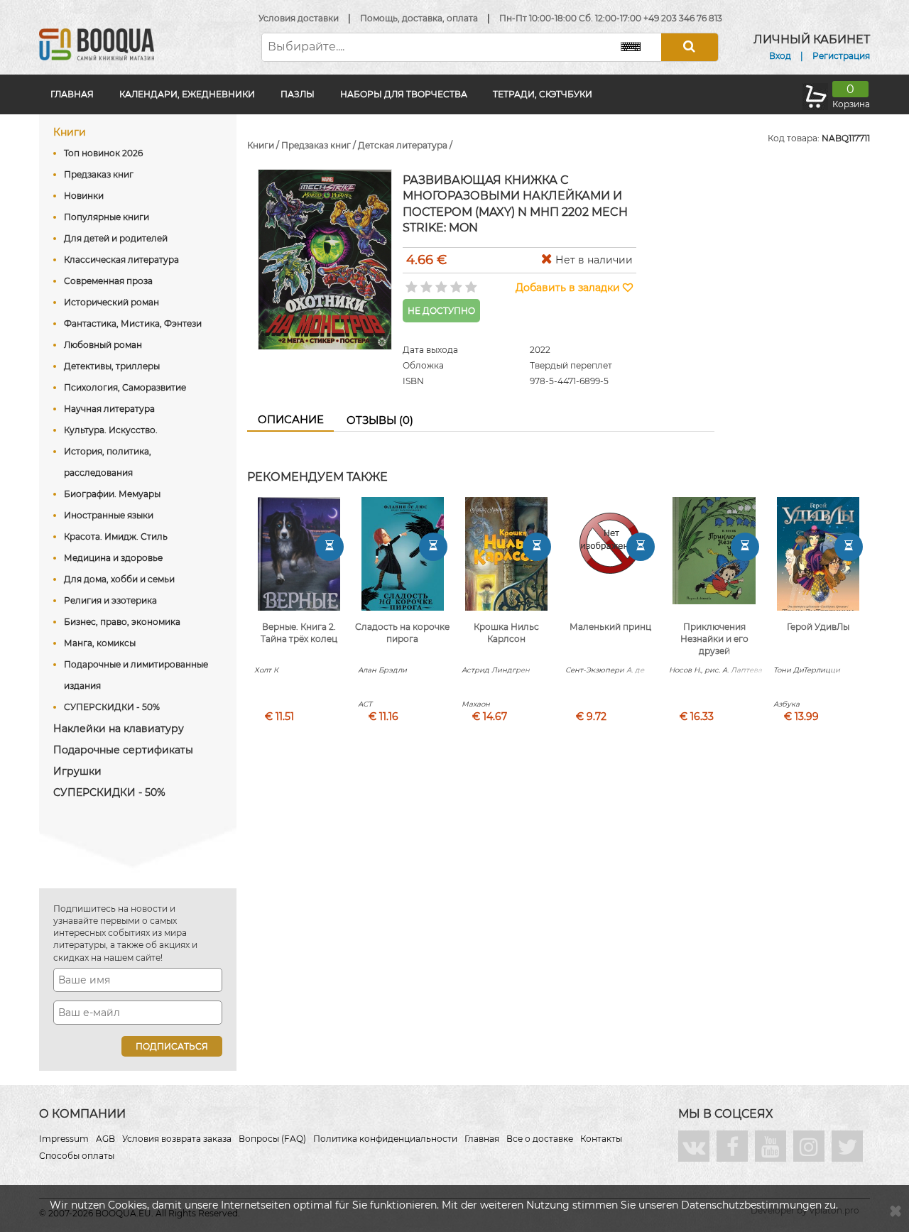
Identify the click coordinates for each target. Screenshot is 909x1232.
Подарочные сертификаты (123, 749)
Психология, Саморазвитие (125, 387)
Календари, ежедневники (187, 94)
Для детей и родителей (116, 238)
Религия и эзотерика (110, 600)
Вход (780, 55)
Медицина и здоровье (113, 557)
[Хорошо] (454, 282)
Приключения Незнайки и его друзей (714, 638)
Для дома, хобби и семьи (119, 579)
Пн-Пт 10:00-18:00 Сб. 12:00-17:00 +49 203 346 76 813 (610, 18)
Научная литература (109, 408)
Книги (69, 132)
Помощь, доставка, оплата (419, 18)
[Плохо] (425, 282)
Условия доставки (298, 18)
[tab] (290, 420)
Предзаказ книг (99, 174)
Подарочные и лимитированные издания (136, 675)
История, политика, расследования (107, 462)
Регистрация (841, 55)
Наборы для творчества (403, 94)
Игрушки (77, 771)
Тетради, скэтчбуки (542, 94)
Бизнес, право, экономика (122, 621)
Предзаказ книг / (319, 145)
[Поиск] (689, 47)
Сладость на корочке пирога (402, 632)
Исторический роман (111, 302)
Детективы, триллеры (112, 366)
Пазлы (298, 94)
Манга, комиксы (100, 643)
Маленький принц (610, 626)
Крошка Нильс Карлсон (506, 632)
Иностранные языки (108, 515)
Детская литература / (405, 145)
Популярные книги (106, 217)
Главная (72, 94)
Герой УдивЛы (818, 626)
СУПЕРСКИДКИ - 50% (112, 707)
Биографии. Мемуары (112, 494)
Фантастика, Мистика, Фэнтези (133, 323)
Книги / (264, 145)
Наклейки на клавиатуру (118, 728)
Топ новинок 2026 (103, 153)
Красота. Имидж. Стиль (116, 536)
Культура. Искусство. (111, 430)
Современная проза (108, 281)
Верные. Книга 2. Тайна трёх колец (299, 632)
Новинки (84, 195)
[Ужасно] (410, 282)
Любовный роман (103, 344)
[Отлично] (469, 282)
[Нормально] (439, 282)
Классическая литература (121, 259)
